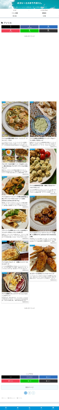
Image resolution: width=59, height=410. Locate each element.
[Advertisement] (29, 68)
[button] (48, 30)
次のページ (29, 387)
